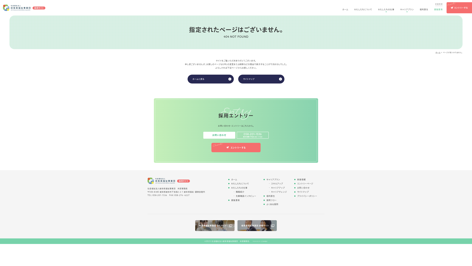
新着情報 (439, 4)
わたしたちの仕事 (386, 9)
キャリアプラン (407, 9)
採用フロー (271, 200)
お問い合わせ (219, 135)
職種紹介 (240, 192)
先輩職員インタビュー (246, 196)
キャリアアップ (278, 188)
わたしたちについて (363, 9)
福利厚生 (424, 9)
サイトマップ (249, 79)
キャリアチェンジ (279, 192)
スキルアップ (277, 184)
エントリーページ (305, 184)
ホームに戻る (198, 79)
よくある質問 (272, 204)
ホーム (345, 9)
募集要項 (438, 9)
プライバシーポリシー (307, 196)
